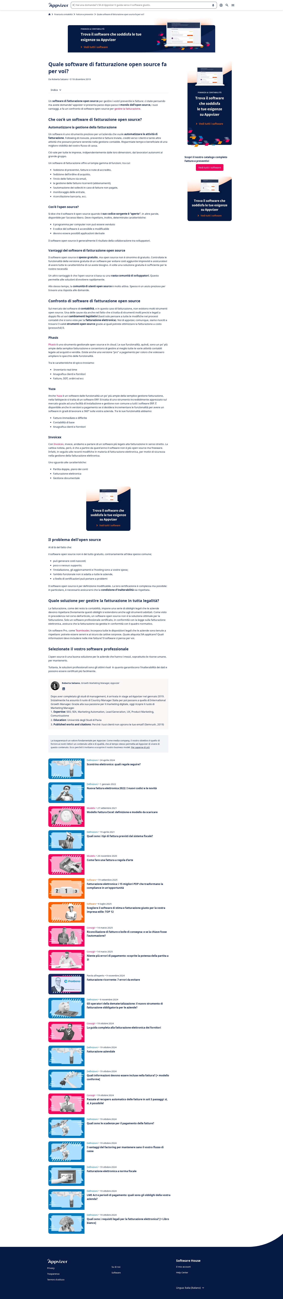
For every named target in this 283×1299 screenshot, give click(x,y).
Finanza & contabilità (63, 14)
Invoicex (59, 444)
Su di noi (116, 1266)
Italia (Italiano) (193, 1287)
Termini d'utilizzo (55, 1279)
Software (116, 1272)
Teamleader (82, 630)
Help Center (182, 1272)
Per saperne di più (140, 747)
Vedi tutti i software (209, 167)
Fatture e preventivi (84, 14)
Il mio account (183, 1266)
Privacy (51, 1267)
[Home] (49, 14)
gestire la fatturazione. (127, 108)
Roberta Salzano (60, 79)
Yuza (59, 395)
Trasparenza (53, 1273)
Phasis (52, 344)
